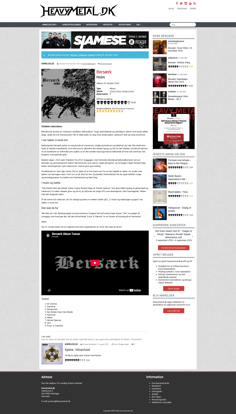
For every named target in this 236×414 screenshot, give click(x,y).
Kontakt (193, 8)
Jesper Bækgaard (88, 64)
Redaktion (156, 385)
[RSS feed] (195, 3)
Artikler (155, 394)
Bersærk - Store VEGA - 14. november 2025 (180, 49)
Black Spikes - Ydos (178, 191)
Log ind (171, 8)
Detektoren (125, 25)
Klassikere (156, 388)
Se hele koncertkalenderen (174, 247)
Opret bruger (182, 8)
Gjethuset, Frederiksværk (173, 237)
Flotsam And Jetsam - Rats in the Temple (179, 161)
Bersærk (104, 72)
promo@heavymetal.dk (59, 401)
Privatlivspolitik (159, 399)
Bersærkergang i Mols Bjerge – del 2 (178, 97)
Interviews (92, 25)
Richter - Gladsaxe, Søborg (83, 55)
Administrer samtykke (161, 402)
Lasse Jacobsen (90, 344)
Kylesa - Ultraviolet (77, 350)
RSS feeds (156, 396)
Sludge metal (128, 91)
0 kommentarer (106, 64)
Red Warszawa (173, 231)
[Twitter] (181, 3)
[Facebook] (177, 3)
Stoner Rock (115, 91)
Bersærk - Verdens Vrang (179, 62)
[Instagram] (186, 3)
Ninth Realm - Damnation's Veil (176, 177)
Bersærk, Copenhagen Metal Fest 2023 (178, 80)
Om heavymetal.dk (160, 383)
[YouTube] (190, 3)
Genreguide (157, 391)
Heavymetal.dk (78, 11)
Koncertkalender (71, 25)
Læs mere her (173, 310)
